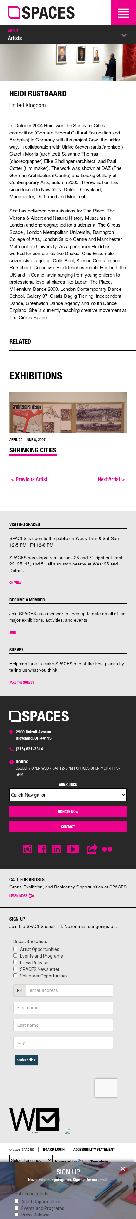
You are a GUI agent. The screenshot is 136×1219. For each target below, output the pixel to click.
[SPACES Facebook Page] (42, 849)
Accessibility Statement (94, 1149)
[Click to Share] (92, 849)
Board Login (54, 1149)
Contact (68, 826)
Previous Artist (29, 478)
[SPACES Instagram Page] (27, 849)
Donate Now (68, 811)
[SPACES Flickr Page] (108, 845)
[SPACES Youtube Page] (74, 849)
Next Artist (111, 478)
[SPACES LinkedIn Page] (56, 849)
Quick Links (68, 784)
